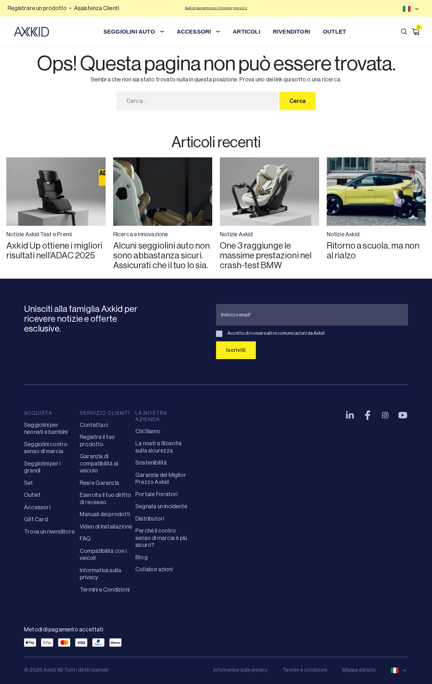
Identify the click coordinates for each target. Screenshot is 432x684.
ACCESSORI (194, 31)
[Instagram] (385, 415)
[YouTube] (403, 415)
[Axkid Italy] (31, 32)
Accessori (37, 507)
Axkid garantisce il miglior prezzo (216, 8)
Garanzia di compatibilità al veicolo (99, 463)
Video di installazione (106, 526)
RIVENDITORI (291, 31)
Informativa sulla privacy (240, 670)
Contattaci (94, 425)
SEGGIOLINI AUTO (129, 31)
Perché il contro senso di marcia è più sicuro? (161, 538)
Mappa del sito (359, 670)
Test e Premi (55, 234)
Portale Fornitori (156, 494)
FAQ (85, 538)
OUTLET (334, 31)
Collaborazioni (154, 569)
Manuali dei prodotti (105, 514)
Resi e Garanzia (99, 483)
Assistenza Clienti (96, 8)
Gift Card (36, 519)
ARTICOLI (246, 31)
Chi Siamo (147, 431)
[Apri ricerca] (404, 32)
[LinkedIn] (350, 415)
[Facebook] (367, 415)
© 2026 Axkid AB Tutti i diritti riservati (66, 670)
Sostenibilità (151, 462)
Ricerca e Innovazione (140, 234)
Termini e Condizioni (104, 589)
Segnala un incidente (161, 506)
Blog (141, 557)
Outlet (32, 495)
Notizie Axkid (22, 234)
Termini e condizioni (305, 670)
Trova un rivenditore (49, 532)
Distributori (149, 519)
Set (28, 483)
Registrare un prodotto (37, 8)
